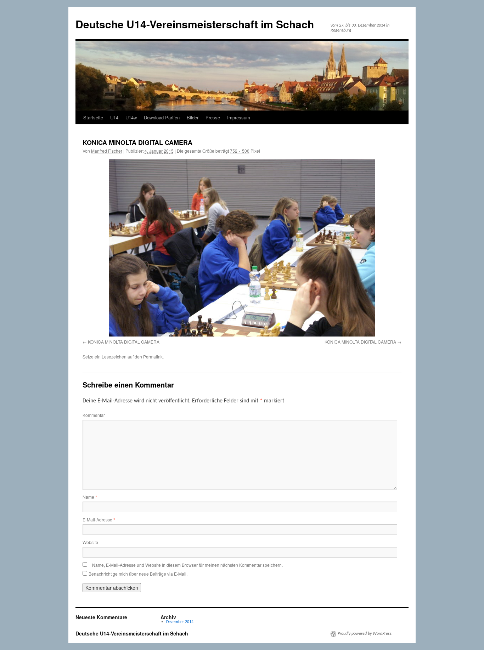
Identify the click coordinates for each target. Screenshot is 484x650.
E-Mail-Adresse (99, 519)
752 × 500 (239, 151)
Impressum (238, 117)
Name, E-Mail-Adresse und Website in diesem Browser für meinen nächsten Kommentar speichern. (187, 565)
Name (90, 497)
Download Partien (162, 117)
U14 (114, 117)
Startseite (93, 117)
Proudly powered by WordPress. (365, 634)
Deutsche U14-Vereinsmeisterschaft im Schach (194, 24)
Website (90, 542)
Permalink (153, 357)
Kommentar (94, 415)
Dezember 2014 (179, 622)
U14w (131, 117)
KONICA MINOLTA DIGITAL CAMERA (123, 342)
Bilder (192, 117)
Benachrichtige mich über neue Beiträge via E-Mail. (138, 574)
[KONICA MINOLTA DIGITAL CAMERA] (242, 248)
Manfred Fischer (106, 151)
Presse (213, 117)
